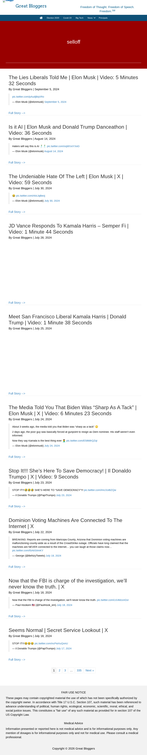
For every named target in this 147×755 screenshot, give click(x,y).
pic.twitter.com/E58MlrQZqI (81, 440)
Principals (103, 18)
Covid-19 (67, 18)
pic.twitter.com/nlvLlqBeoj (30, 195)
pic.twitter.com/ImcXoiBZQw (100, 490)
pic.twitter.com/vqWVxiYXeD (63, 146)
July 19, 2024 (53, 555)
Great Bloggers (85, 748)
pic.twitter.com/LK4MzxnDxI (113, 600)
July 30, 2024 (52, 200)
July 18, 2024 (64, 605)
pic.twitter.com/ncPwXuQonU (51, 643)
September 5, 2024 (55, 101)
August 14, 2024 (53, 151)
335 (79, 670)
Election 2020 (53, 18)
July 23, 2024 (63, 495)
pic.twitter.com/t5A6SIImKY (27, 550)
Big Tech (79, 18)
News (90, 18)
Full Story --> (17, 113)
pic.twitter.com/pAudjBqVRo (28, 96)
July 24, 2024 (52, 445)
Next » (90, 670)
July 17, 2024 (63, 648)
